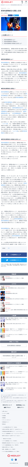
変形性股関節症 (5, 62)
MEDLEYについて (7, 405)
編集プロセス (7, 407)
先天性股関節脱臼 (16, 113)
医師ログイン (20, 407)
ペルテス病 (5, 123)
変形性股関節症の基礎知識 (14, 345)
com (9, 248)
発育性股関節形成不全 (18, 107)
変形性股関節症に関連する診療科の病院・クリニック (14, 356)
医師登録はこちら (20, 405)
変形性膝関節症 (5, 220)
